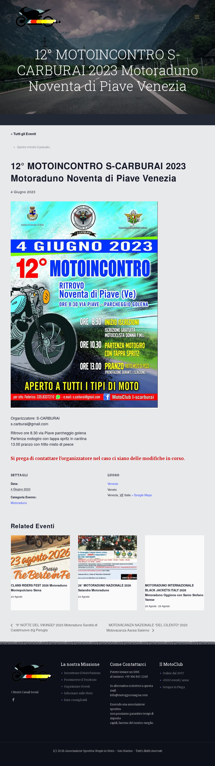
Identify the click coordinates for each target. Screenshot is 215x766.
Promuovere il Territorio (80, 680)
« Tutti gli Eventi (23, 133)
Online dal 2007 (173, 673)
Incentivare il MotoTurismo (82, 673)
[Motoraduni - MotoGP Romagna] (38, 17)
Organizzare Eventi (77, 686)
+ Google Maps (141, 495)
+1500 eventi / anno (176, 680)
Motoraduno (19, 503)
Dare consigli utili (75, 700)
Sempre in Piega (174, 687)
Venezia (113, 483)
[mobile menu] (197, 16)
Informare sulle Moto (78, 693)
